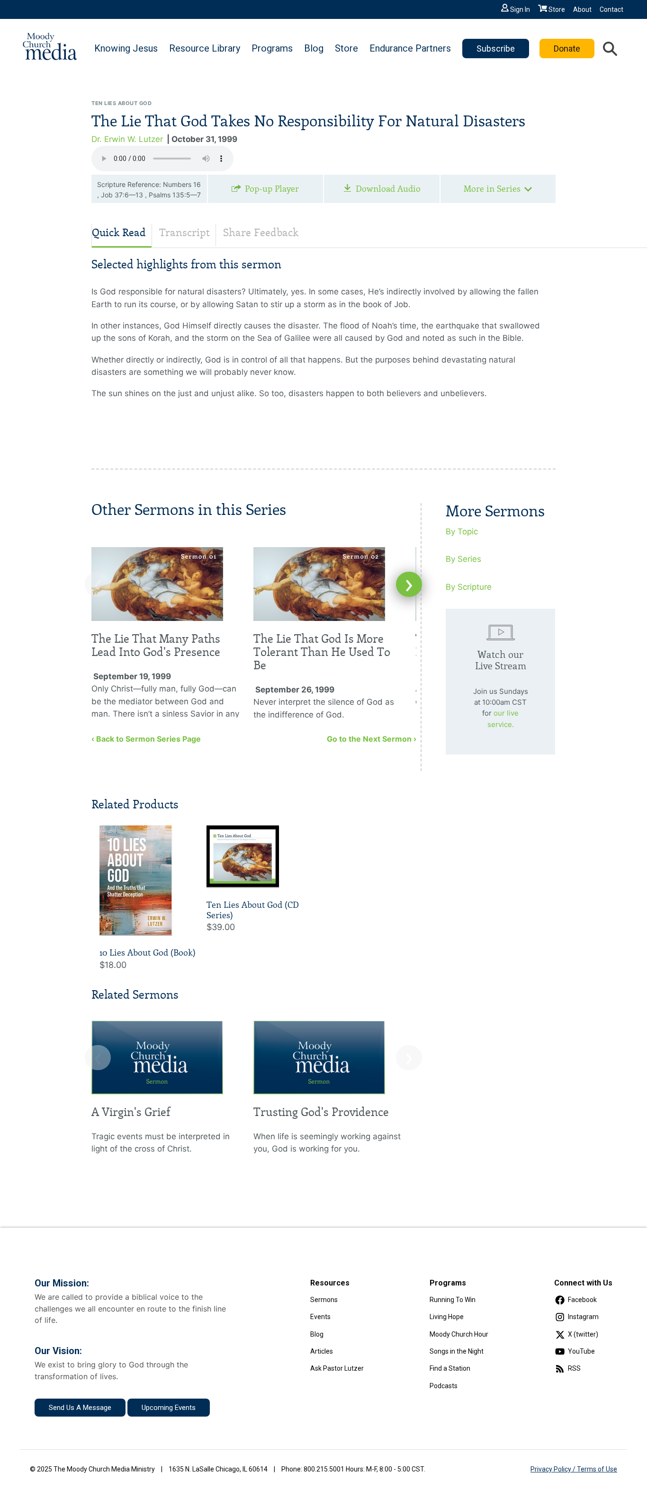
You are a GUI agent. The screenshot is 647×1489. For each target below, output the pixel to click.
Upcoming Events (169, 1407)
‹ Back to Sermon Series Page (146, 739)
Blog (314, 48)
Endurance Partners (410, 48)
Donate (567, 48)
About (582, 9)
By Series (463, 559)
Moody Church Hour (459, 1334)
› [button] (409, 584)
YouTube (581, 1351)
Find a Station (450, 1368)
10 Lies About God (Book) (147, 953)
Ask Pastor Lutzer (337, 1368)
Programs (272, 48)
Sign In (520, 9)
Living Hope (447, 1317)
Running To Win (453, 1299)
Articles (321, 1351)
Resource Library (204, 48)
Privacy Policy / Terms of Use (573, 1469)
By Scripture (469, 587)
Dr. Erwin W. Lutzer (127, 139)
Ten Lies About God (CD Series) (253, 910)
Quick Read (119, 232)
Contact (611, 9)
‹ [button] (98, 584)
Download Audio (388, 189)
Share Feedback (260, 232)
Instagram (583, 1317)
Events (320, 1317)
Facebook (582, 1299)
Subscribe (495, 48)
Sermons (324, 1299)
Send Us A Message (80, 1407)
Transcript (184, 232)
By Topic (462, 531)
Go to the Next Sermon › (371, 739)
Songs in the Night (457, 1351)
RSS (574, 1368)
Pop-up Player (272, 189)
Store (556, 9)
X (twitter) (583, 1334)
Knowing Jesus (126, 48)
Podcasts (444, 1386)
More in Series (492, 189)
